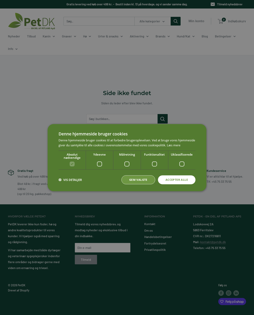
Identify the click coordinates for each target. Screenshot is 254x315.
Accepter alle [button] (176, 179)
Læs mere (173, 145)
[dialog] (127, 157)
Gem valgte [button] (138, 179)
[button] (70, 179)
